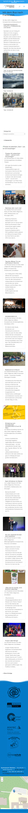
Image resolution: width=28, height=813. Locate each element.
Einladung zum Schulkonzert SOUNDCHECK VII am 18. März (13, 426)
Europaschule (7, 22)
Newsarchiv (8, 140)
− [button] (2, 780)
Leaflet (14, 808)
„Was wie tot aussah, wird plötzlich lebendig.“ (13, 588)
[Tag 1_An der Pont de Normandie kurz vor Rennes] (13, 67)
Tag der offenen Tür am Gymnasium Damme (13, 262)
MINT (5, 213)
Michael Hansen (11, 264)
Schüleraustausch (16, 22)
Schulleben (18, 160)
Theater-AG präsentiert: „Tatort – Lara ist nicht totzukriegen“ (12, 155)
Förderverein (8, 270)
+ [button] (2, 778)
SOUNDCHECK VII (11, 316)
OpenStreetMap (20, 808)
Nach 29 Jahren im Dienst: (13, 481)
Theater (6, 162)
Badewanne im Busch (12, 370)
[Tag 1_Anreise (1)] (13, 88)
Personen (17, 485)
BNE (15, 373)
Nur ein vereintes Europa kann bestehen (13, 535)
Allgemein (14, 20)
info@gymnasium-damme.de (14, 773)
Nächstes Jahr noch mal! (13, 208)
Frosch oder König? (11, 640)
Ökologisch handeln (10, 377)
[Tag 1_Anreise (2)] (13, 107)
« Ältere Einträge (7, 673)
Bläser (6, 268)
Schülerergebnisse (9, 160)
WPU (11, 215)
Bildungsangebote (16, 266)
